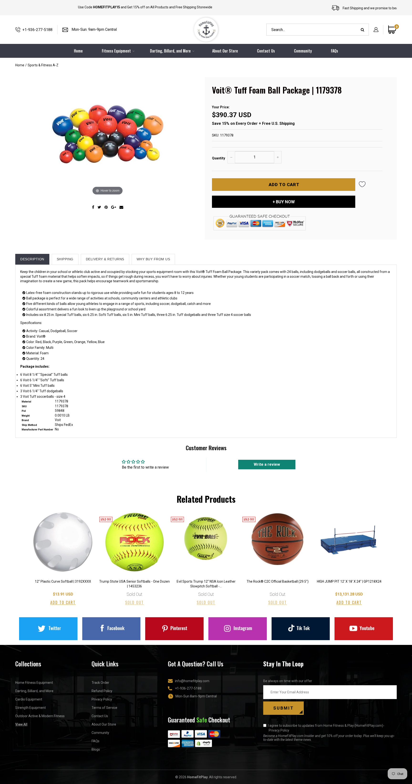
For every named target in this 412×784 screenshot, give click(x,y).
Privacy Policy (102, 699)
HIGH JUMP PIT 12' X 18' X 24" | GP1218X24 (349, 581)
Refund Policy (102, 691)
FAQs (334, 51)
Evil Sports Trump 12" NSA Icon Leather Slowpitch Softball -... (206, 584)
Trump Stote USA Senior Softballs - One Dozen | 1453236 (134, 584)
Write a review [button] (267, 464)
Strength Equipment (30, 708)
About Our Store (225, 51)
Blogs (96, 749)
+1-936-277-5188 (37, 29)
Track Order (100, 683)
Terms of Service (104, 708)
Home (19, 65)
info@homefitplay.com (192, 681)
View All (21, 724)
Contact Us (266, 51)
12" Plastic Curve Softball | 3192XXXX (63, 581)
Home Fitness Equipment (34, 683)
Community (303, 51)
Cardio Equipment (28, 699)
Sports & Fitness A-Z (43, 65)
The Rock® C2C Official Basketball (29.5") (278, 581)
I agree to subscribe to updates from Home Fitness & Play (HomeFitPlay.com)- (326, 728)
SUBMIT (283, 708)
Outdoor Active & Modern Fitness (40, 716)
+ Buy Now (284, 201)
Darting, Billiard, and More (34, 691)
